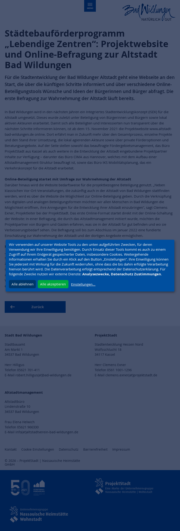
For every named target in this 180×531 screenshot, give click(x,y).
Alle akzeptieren (53, 284)
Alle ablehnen (22, 284)
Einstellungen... (83, 284)
